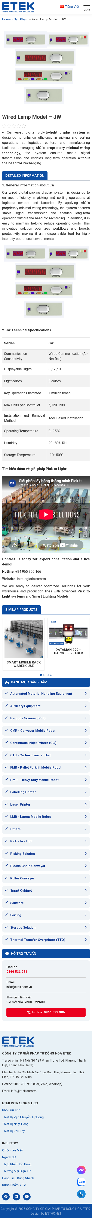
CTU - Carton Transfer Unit (30, 755)
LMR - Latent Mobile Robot (30, 817)
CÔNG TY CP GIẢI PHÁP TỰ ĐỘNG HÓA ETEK (58, 1209)
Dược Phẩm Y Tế (14, 1185)
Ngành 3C (9, 1157)
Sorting (15, 915)
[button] (41, 675)
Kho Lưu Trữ (10, 1110)
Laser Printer (20, 804)
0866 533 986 (16, 972)
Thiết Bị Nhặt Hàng (15, 1124)
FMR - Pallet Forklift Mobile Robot (35, 767)
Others (15, 829)
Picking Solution (22, 854)
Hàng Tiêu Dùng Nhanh (18, 1178)
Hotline (48, 1012)
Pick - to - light (21, 841)
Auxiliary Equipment (25, 706)
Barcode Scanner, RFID (28, 718)
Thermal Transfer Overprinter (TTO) (37, 940)
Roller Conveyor (22, 878)
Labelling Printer (23, 792)
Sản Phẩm (21, 19)
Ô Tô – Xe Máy (12, 1150)
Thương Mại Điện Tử (16, 1171)
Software (17, 903)
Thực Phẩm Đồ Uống (16, 1164)
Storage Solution (23, 927)
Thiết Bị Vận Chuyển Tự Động (23, 1117)
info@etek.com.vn (19, 987)
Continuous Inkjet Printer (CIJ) (33, 743)
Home (6, 19)
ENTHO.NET (53, 1213)
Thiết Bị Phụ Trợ (13, 1131)
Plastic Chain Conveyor (27, 866)
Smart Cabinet (21, 890)
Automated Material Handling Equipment (41, 694)
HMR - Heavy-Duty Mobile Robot (34, 780)
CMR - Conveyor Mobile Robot (32, 731)
